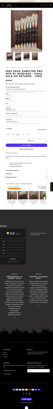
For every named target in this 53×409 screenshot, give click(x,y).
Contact (5, 356)
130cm (8, 135)
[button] (2, 5)
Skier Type (8, 107)
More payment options (26, 149)
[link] (46, 5)
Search (5, 352)
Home (7, 67)
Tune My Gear (9, 119)
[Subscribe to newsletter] (48, 370)
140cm (23, 135)
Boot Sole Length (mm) (11, 113)
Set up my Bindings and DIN (13, 87)
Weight (7, 98)
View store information (15, 166)
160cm (13, 135)
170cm (28, 135)
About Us (5, 354)
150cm (17, 134)
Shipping (7, 82)
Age (7, 103)
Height (7, 94)
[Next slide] (44, 198)
